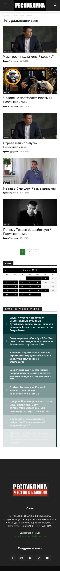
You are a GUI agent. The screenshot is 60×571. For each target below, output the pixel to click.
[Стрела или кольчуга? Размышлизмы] (30, 126)
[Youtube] (47, 558)
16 (37, 286)
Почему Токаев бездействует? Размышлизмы (27, 232)
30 (37, 294)
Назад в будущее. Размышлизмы (29, 188)
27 (14, 294)
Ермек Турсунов (10, 61)
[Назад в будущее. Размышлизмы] (30, 171)
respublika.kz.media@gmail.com (30, 536)
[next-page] (36, 252)
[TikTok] (39, 558)
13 (14, 286)
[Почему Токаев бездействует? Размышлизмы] (30, 212)
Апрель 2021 (30, 270)
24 (45, 290)
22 (30, 290)
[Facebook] (13, 558)
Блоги (6, 51)
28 (22, 294)
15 (30, 286)
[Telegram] (30, 558)
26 (7, 294)
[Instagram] (21, 558)
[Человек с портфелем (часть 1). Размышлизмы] (30, 80)
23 (37, 290)
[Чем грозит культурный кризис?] (30, 39)
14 (22, 286)
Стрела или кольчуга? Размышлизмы (20, 145)
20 (14, 290)
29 (30, 294)
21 (22, 290)
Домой (6, 15)
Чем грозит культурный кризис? (28, 57)
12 (7, 286)
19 (7, 290)
